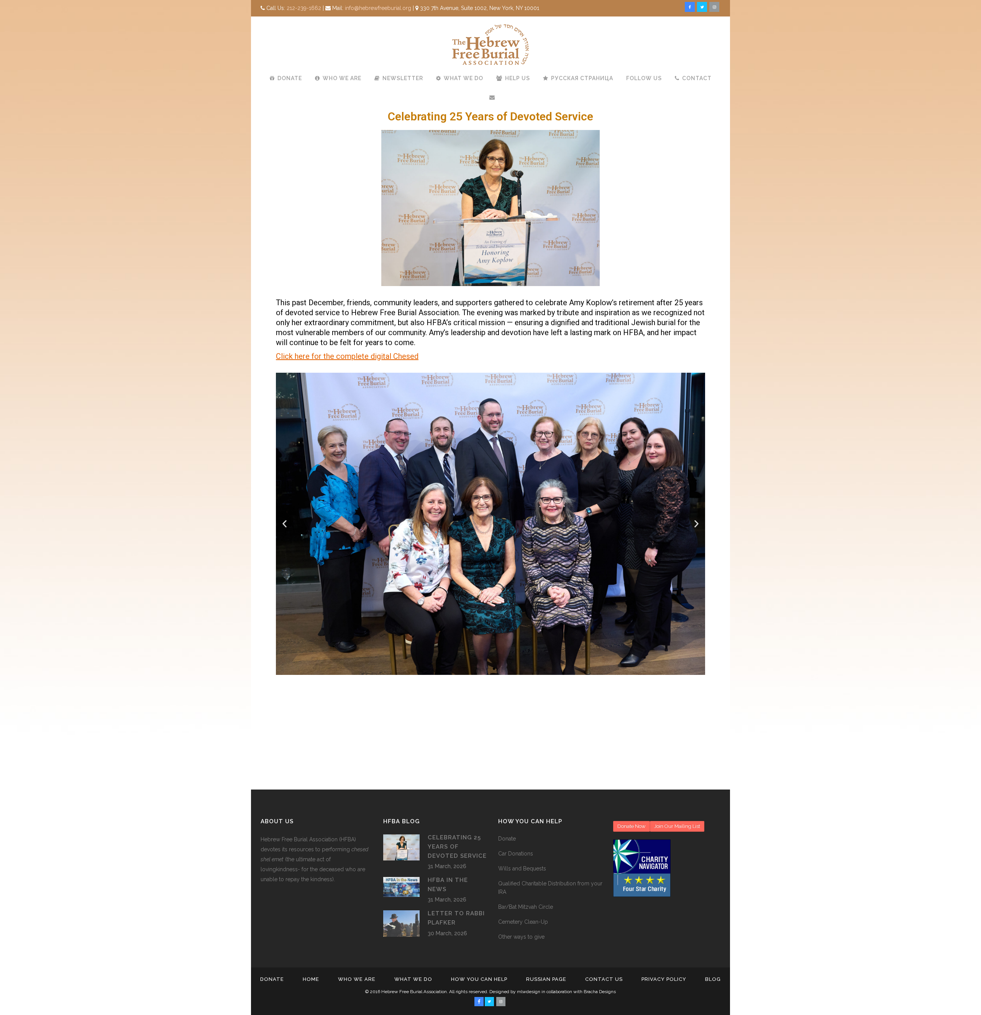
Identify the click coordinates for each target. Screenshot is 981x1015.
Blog (713, 979)
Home (311, 979)
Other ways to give (521, 937)
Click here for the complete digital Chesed (347, 356)
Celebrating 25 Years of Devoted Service (457, 846)
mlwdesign (528, 991)
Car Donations (515, 853)
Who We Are (357, 979)
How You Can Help (479, 979)
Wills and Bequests (522, 868)
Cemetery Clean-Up (523, 922)
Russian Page (546, 979)
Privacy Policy (663, 979)
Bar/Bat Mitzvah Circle (525, 907)
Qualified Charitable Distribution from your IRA (550, 887)
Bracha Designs (600, 991)
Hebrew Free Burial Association (414, 991)
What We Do (413, 979)
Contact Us (604, 979)
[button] (284, 523)
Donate (507, 839)
